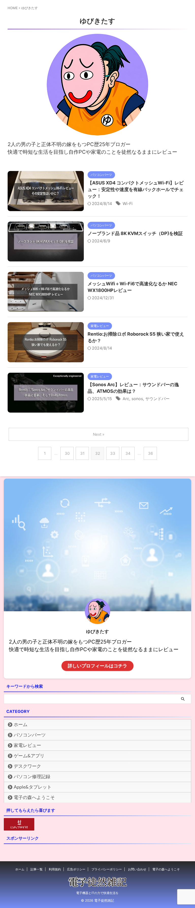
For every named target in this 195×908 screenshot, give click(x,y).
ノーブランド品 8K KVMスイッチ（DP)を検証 (135, 233)
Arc (126, 398)
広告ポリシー (76, 869)
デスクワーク (27, 766)
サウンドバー (157, 398)
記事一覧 (36, 869)
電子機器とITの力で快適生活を (97, 893)
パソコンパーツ (30, 735)
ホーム (20, 724)
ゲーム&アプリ (29, 755)
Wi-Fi (128, 203)
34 (128, 453)
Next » (98, 434)
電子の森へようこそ (34, 797)
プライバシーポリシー (106, 869)
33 (112, 453)
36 (150, 453)
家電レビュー (27, 745)
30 (67, 453)
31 (82, 453)
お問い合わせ (137, 869)
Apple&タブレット (33, 787)
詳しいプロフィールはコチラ (97, 665)
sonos (137, 398)
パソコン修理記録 (32, 776)
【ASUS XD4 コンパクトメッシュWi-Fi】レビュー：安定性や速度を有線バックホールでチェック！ (136, 189)
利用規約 (55, 869)
